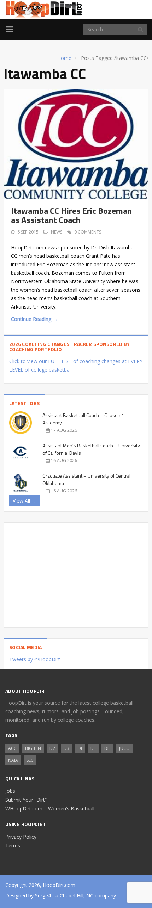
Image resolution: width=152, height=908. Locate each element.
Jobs (10, 791)
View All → (24, 500)
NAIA (13, 760)
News (56, 232)
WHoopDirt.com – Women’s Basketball (49, 808)
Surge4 (43, 895)
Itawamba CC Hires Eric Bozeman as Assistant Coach (71, 215)
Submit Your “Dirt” (26, 799)
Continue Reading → (34, 319)
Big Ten (33, 748)
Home (64, 58)
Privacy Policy (20, 836)
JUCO (124, 748)
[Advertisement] (76, 572)
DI (80, 748)
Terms (12, 845)
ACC (12, 748)
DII (93, 748)
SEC (30, 760)
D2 (52, 748)
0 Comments (87, 232)
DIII (107, 748)
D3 (66, 748)
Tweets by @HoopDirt (34, 659)
